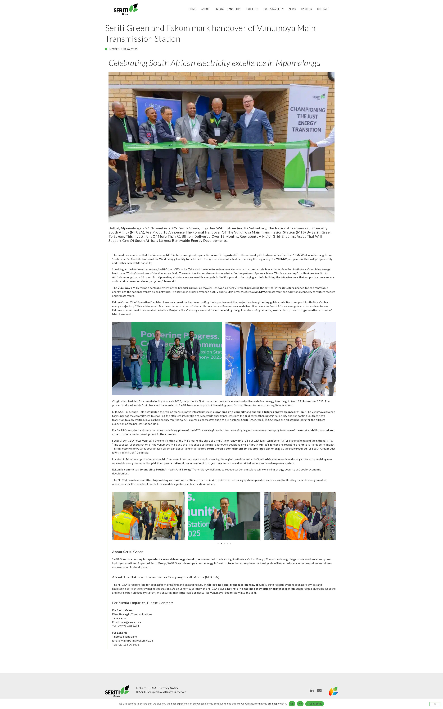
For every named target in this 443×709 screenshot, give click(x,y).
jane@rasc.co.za (131, 622)
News (292, 9)
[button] (116, 516)
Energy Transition (228, 9)
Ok (291, 703)
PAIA (153, 687)
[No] (434, 704)
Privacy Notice (169, 687)
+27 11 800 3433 (128, 644)
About (205, 9)
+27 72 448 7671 (128, 626)
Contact (323, 9)
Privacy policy (314, 703)
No (300, 703)
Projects (252, 9)
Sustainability (274, 9)
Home (192, 9)
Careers (306, 9)
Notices (141, 687)
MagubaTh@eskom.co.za (137, 640)
